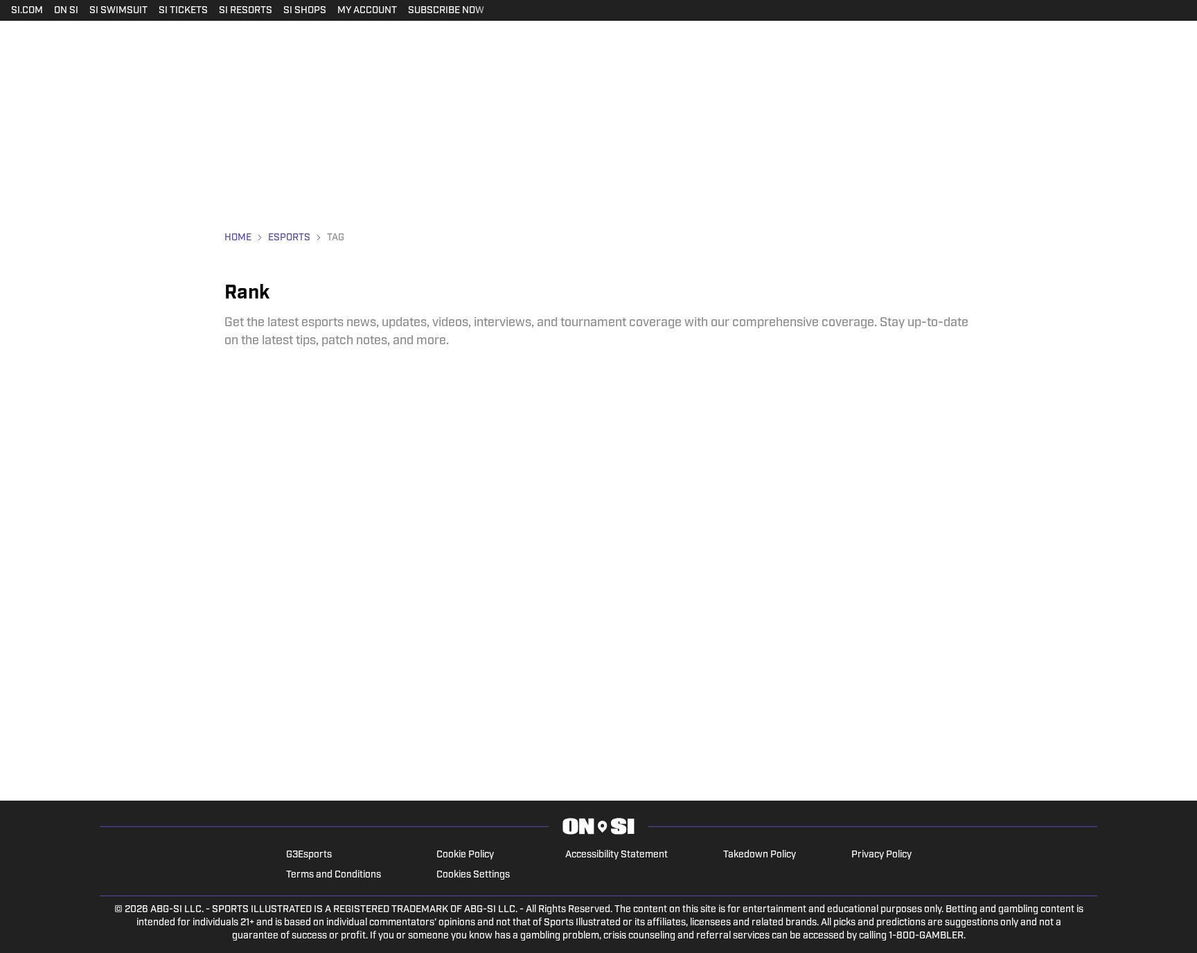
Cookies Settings (473, 875)
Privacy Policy (881, 855)
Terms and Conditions (333, 875)
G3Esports (309, 855)
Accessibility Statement (616, 855)
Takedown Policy (759, 855)
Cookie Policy (465, 855)
